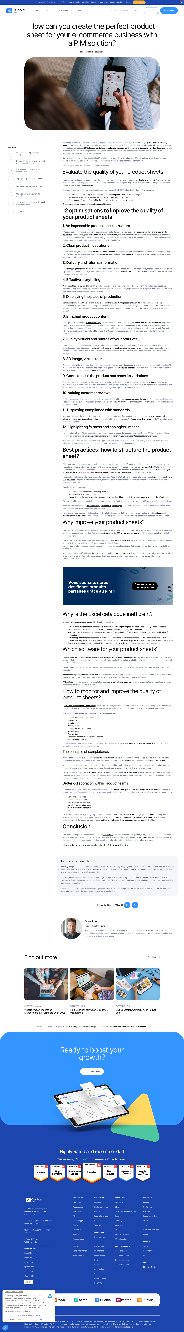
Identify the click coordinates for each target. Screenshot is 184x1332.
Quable (40, 1026)
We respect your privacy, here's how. (18, 1311)
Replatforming (100, 1278)
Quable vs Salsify (122, 1265)
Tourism (97, 1225)
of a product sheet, (106, 758)
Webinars (119, 1225)
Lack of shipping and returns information (79, 269)
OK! (42, 1319)
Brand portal (78, 1211)
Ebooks (118, 1216)
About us (146, 1202)
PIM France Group (122, 1234)
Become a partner (150, 1216)
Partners (146, 1211)
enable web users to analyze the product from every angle (118, 348)
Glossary (118, 1221)
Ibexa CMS (28, 1258)
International (99, 1251)
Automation (99, 1269)
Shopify (97, 1265)
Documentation (149, 1251)
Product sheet (78, 1239)
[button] (5, 1328)
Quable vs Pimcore (122, 1260)
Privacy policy (78, 1255)
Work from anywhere (151, 1230)
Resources (120, 1198)
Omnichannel (99, 1255)
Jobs (145, 1225)
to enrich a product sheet (125, 368)
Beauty (97, 1211)
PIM (95, 331)
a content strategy (93, 323)
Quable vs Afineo (122, 1255)
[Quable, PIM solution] (16, 10)
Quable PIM (108, 835)
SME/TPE (98, 1283)
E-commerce (99, 1237)
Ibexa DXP (28, 1253)
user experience (129, 553)
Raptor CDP (29, 1262)
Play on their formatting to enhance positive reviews (129, 402)
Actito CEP (28, 1271)
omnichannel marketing (124, 540)
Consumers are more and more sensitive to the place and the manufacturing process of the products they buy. (106, 303)
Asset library (78, 1207)
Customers (147, 1207)
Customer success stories (125, 1211)
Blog (117, 1207)
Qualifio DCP (29, 1276)
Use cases (99, 1232)
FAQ (117, 1230)
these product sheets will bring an (104, 553)
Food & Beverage (101, 1216)
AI (74, 1216)
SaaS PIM (77, 1202)
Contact (146, 1246)
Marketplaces (99, 1246)
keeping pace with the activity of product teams (135, 814)
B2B (96, 1260)
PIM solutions (68, 682)
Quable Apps (78, 1221)
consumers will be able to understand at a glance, (114, 254)
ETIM (96, 1274)
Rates (145, 1234)
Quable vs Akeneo (122, 1251)
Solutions (99, 1198)
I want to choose (16, 1319)
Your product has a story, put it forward (78, 286)
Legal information (80, 1251)
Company (147, 1198)
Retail (96, 1221)
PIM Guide (119, 1202)
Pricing (113, 10)
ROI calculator (120, 1239)
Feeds (75, 1225)
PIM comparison (122, 1246)
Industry (97, 1202)
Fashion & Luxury (101, 1207)
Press (145, 1221)
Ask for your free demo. (119, 845)
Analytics (76, 1234)
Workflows (77, 1230)
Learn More (139, 2)
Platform (78, 1198)
